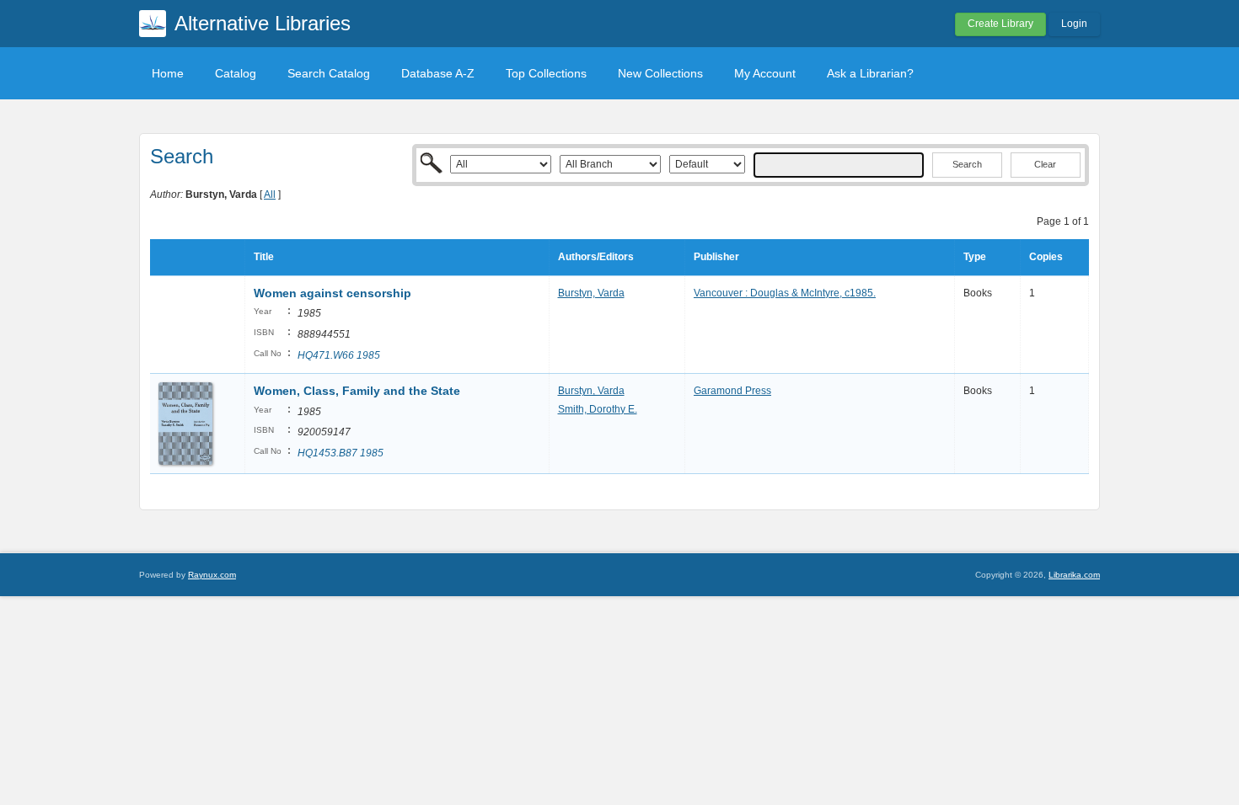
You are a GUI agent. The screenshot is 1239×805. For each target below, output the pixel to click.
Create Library (1000, 23)
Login (1074, 23)
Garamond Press (732, 391)
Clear (1045, 164)
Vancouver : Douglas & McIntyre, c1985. (785, 293)
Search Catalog (328, 73)
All (270, 194)
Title (264, 257)
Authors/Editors (596, 257)
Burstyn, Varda (591, 293)
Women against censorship (332, 293)
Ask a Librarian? (870, 73)
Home (168, 73)
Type (974, 257)
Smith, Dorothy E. (597, 409)
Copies (1046, 257)
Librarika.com (1074, 574)
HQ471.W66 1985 (339, 355)
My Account (765, 73)
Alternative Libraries (262, 23)
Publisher (716, 257)
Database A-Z (438, 73)
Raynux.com (212, 574)
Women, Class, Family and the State (357, 390)
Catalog (235, 73)
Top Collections (546, 73)
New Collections (660, 73)
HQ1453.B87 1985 (341, 453)
